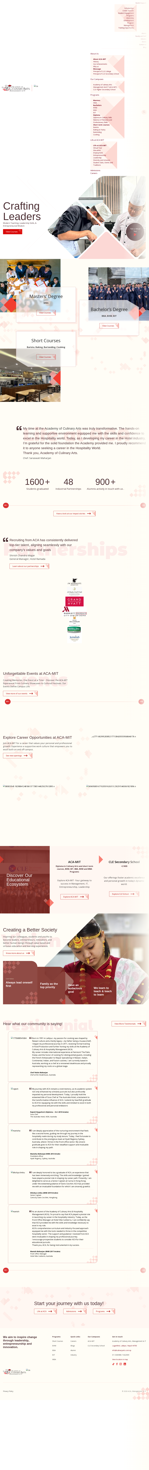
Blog (144, 47)
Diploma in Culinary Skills (102, 117)
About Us (94, 53)
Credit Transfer (128, 11)
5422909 (126, 1355)
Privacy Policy (8, 1391)
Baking (39, 347)
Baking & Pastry (99, 130)
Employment (98, 153)
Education (97, 150)
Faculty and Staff (140, 36)
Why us (96, 66)
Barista (96, 127)
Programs (94, 95)
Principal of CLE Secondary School (106, 74)
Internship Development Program (129, 20)
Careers (93, 173)
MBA (95, 103)
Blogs (73, 1346)
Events (144, 42)
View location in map (120, 1359)
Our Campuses (96, 79)
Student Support (140, 3)
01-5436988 (116, 1355)
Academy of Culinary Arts (62, 428)
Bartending (97, 132)
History (96, 61)
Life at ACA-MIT (97, 140)
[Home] (17, 88)
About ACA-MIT (99, 59)
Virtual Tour (97, 148)
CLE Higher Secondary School (104, 89)
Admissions (95, 170)
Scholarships (129, 8)
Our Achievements (100, 64)
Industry (143, 39)
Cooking (96, 134)
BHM (95, 108)
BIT (94, 112)
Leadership (97, 158)
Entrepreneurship (99, 155)
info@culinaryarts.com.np (121, 1350)
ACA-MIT (91, 1341)
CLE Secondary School (96, 1346)
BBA (95, 110)
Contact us (142, 45)
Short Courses (57, 1341)
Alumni (144, 33)
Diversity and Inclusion (101, 160)
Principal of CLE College (102, 71)
